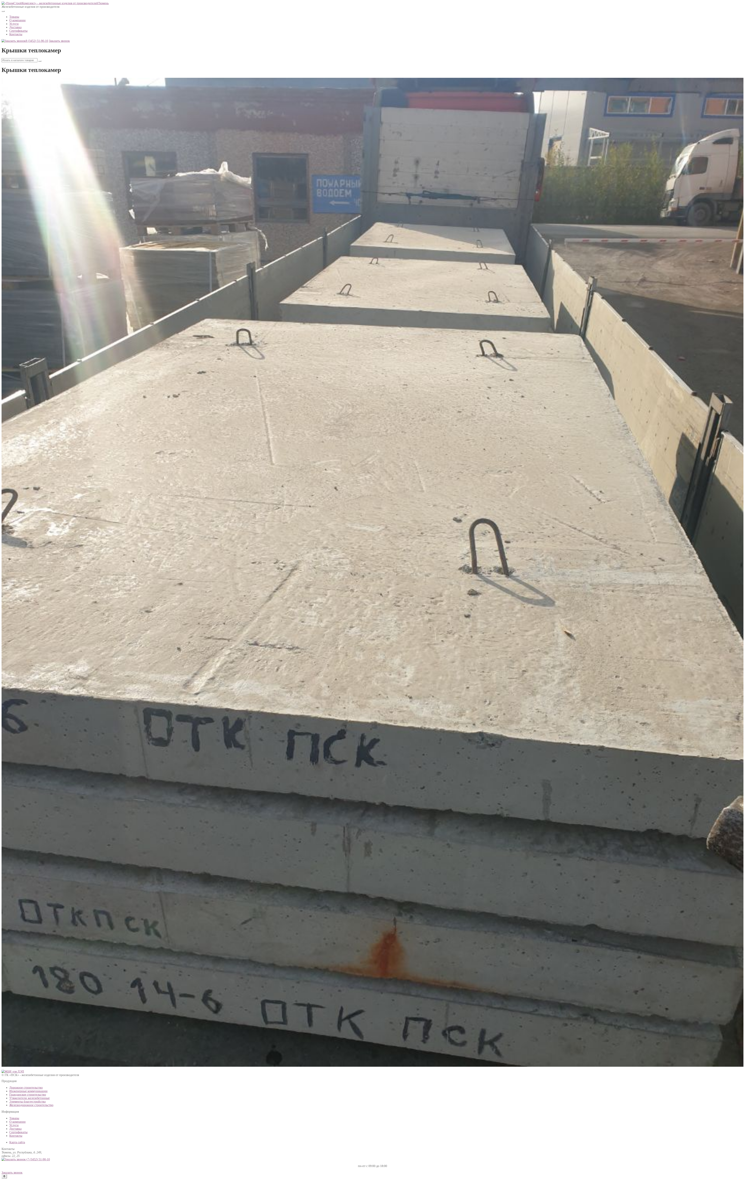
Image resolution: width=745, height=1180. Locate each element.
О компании (17, 20)
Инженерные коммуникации (28, 1091)
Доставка (15, 27)
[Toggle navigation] (3, 11)
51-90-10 (37, 40)
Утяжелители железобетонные (29, 1098)
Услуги (14, 23)
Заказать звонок (59, 40)
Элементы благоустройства (27, 1101)
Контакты (15, 34)
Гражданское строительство (27, 1094)
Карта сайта (17, 1142)
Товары (14, 16)
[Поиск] (39, 61)
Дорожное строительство (26, 1087)
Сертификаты (18, 30)
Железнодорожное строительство (31, 1105)
